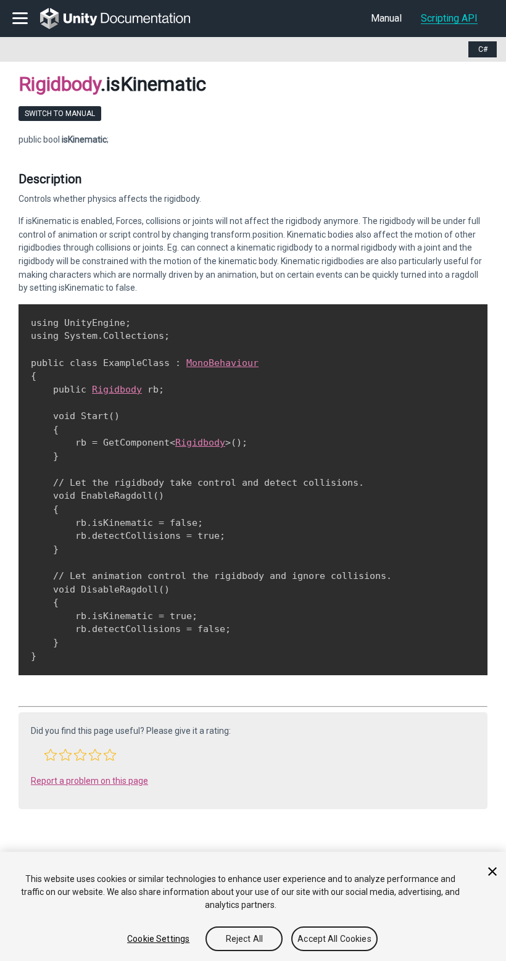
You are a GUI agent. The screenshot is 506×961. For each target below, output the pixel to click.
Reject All (244, 939)
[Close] (492, 871)
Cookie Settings (158, 939)
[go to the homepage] (123, 18)
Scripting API (449, 18)
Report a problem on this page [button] (89, 781)
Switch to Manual (60, 113)
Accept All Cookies (334, 939)
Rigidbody (60, 84)
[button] (50, 754)
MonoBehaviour (222, 362)
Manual (386, 18)
